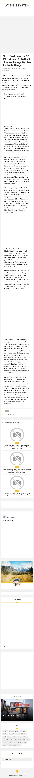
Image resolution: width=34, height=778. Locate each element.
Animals (11, 731)
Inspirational (6, 739)
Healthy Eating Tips (17, 736)
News (7, 411)
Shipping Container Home (10, 715)
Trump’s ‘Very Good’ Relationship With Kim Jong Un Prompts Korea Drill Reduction (17, 494)
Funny (9, 736)
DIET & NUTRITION (21, 734)
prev (3, 647)
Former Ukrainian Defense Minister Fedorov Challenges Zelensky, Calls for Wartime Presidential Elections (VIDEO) (17, 471)
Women (5, 745)
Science (19, 742)
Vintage (25, 742)
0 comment (6, 70)
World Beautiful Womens (15, 745)
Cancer (24, 731)
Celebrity (5, 734)
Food (4, 736)
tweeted (11, 128)
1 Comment (24, 68)
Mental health (21, 739)
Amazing (5, 731)
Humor (25, 736)
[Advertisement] (17, 35)
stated (14, 344)
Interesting (13, 739)
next (4, 647)
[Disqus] (17, 535)
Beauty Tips (18, 731)
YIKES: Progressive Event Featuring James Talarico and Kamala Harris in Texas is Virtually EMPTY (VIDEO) (17, 446)
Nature (28, 739)
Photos (9, 742)
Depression (12, 734)
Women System (17, 5)
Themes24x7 (22, 775)
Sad (14, 742)
